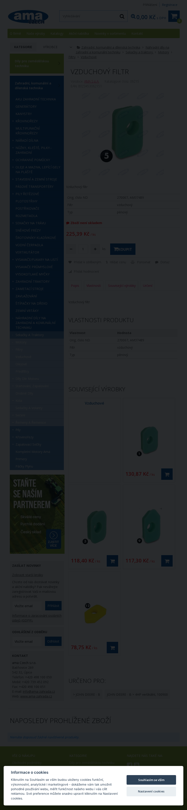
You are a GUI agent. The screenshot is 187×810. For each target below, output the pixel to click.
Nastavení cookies (151, 791)
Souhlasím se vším (151, 780)
